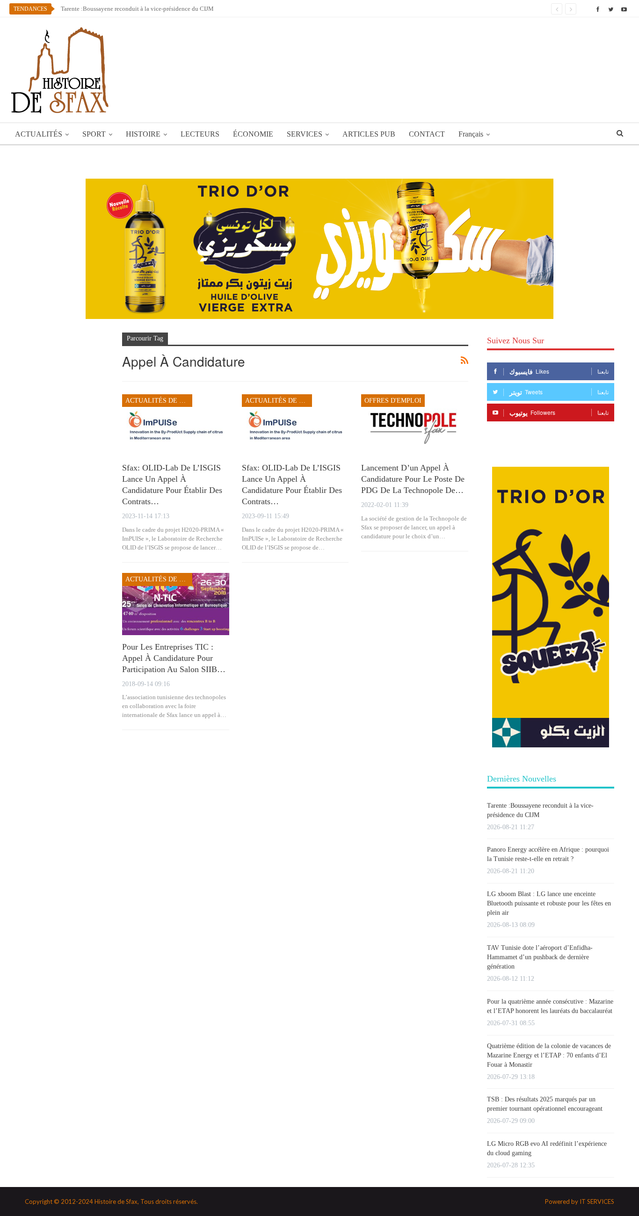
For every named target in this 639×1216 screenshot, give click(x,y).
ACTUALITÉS (38, 134)
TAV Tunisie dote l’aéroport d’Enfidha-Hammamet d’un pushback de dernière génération (540, 957)
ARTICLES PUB (368, 134)
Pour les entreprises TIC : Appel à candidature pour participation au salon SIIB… (173, 658)
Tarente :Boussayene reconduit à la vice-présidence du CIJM (137, 8)
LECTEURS (200, 134)
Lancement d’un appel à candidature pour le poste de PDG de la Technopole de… (413, 479)
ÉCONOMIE (253, 134)
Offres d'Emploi (392, 400)
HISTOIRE (143, 134)
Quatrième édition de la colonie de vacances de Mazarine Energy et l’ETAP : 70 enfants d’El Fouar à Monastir (549, 1055)
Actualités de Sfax (158, 400)
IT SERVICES (597, 1201)
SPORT (94, 134)
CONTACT (427, 134)
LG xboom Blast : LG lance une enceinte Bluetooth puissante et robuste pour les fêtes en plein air (549, 903)
